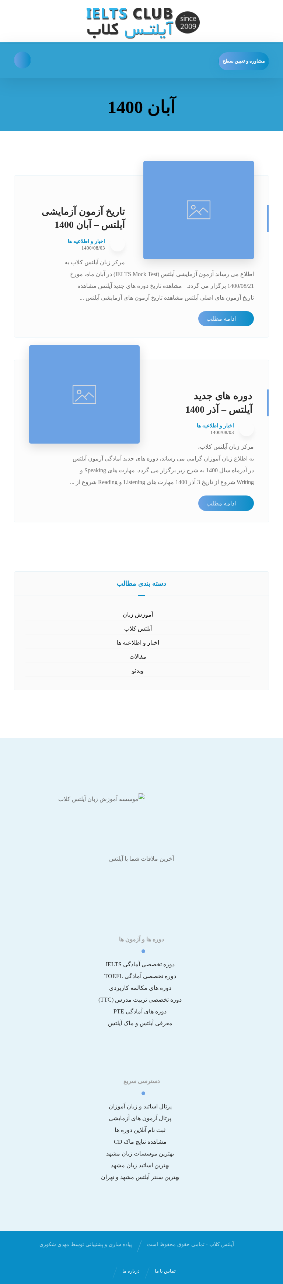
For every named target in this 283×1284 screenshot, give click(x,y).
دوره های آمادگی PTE (140, 1011)
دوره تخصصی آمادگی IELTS (140, 964)
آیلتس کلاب (138, 628)
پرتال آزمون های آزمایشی (140, 1118)
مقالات (137, 656)
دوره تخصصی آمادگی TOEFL (140, 976)
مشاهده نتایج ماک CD (140, 1142)
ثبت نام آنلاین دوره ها (140, 1130)
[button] (22, 60)
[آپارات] (141, 881)
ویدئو (138, 670)
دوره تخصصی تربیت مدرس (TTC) (140, 999)
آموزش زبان (138, 614)
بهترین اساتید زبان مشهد (140, 1165)
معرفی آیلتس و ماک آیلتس (140, 1023)
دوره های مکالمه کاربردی (140, 988)
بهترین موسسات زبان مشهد (140, 1153)
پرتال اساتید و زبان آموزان (140, 1106)
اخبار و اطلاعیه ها (86, 241)
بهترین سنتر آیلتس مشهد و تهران (140, 1177)
